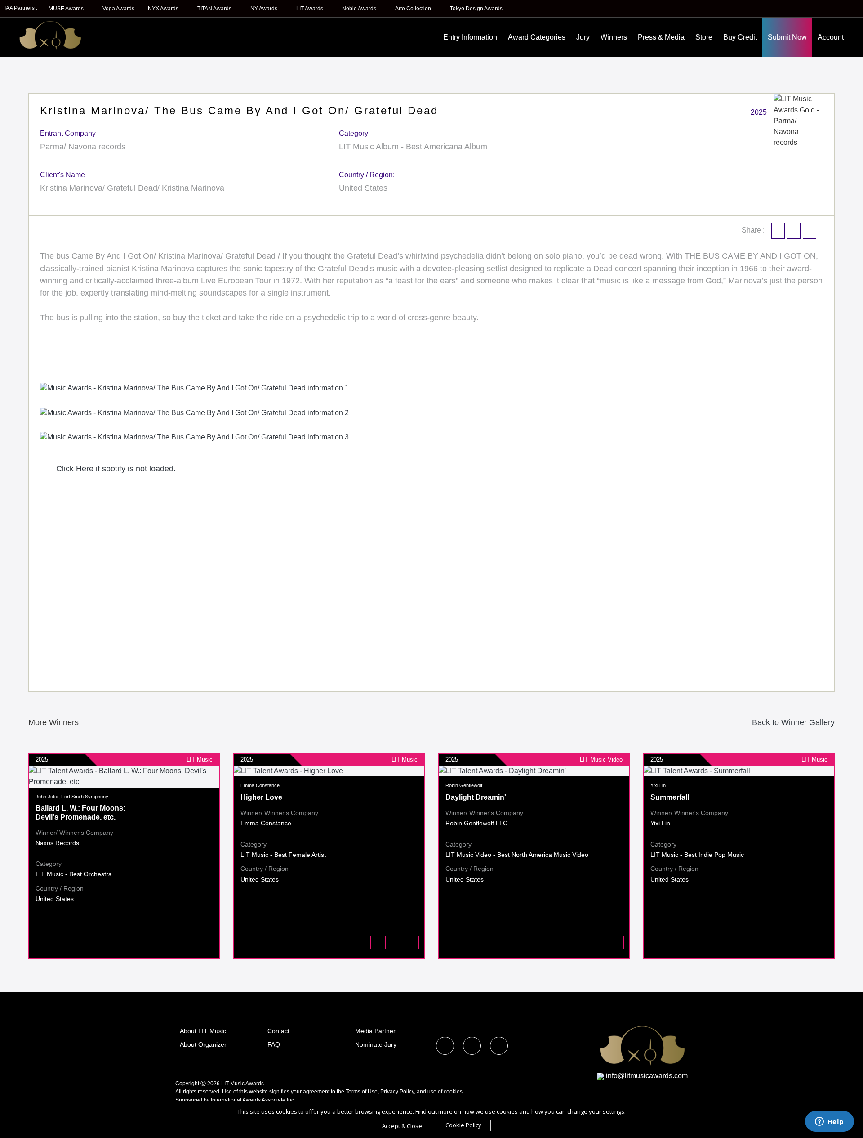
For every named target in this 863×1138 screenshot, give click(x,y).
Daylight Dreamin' (475, 797)
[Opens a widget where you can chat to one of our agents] (829, 1122)
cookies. (454, 1092)
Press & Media (661, 37)
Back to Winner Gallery (791, 722)
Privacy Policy (397, 1092)
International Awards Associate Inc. (253, 1100)
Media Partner (375, 1031)
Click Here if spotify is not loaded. (115, 468)
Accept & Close (402, 1126)
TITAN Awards (215, 8)
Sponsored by (193, 1100)
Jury (583, 37)
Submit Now (787, 37)
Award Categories (536, 37)
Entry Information (470, 37)
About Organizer (203, 1044)
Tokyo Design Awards (476, 8)
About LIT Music (203, 1031)
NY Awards (264, 8)
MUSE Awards (67, 8)
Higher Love (261, 797)
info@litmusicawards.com (647, 1076)
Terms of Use (362, 1092)
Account (831, 37)
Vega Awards (118, 8)
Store (703, 37)
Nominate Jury (375, 1044)
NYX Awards (164, 8)
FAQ (273, 1044)
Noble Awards (360, 8)
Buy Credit (740, 37)
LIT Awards (310, 8)
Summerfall (669, 797)
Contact (278, 1031)
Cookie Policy (463, 1125)
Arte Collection (413, 8)
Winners (614, 37)
